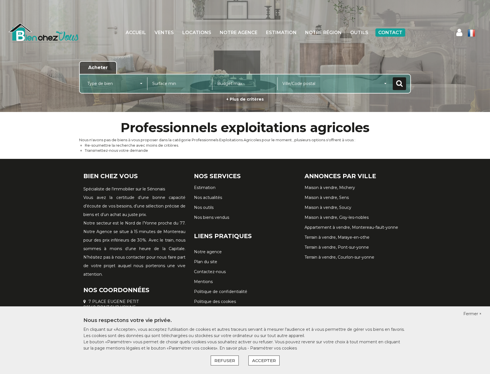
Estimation (281, 32)
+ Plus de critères (245, 99)
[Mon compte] (459, 32)
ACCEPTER (264, 360)
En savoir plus (233, 348)
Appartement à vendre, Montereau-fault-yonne (351, 227)
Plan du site (205, 261)
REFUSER (224, 360)
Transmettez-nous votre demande (116, 150)
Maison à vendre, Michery (330, 187)
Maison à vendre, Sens (327, 197)
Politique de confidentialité (220, 291)
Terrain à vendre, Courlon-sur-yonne (339, 257)
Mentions (203, 281)
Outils (359, 32)
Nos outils (204, 207)
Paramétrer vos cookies (273, 348)
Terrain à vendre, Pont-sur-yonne (337, 247)
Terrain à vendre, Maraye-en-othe (337, 237)
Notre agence (238, 32)
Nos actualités (208, 197)
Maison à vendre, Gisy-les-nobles (337, 217)
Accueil (136, 32)
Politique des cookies (215, 301)
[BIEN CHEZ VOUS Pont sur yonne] (44, 32)
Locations (196, 32)
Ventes (164, 32)
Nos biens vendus (211, 217)
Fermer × (472, 313)
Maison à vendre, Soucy (328, 207)
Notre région (323, 32)
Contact (390, 32)
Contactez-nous (210, 271)
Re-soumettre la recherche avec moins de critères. (132, 145)
